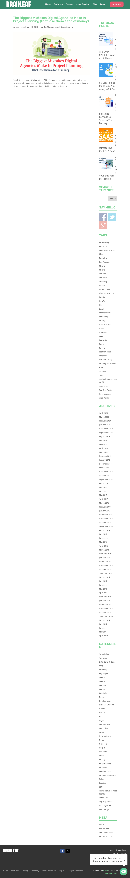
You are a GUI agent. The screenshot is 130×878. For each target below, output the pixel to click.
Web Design (104, 398)
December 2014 (105, 604)
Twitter (112, 217)
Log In (61, 871)
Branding (103, 258)
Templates (103, 386)
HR (100, 305)
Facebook (103, 217)
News (101, 328)
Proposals (103, 355)
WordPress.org (105, 836)
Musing (102, 320)
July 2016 (103, 534)
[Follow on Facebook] (62, 851)
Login (102, 4)
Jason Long (20, 27)
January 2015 (104, 600)
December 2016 (105, 514)
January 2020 (104, 425)
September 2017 (106, 479)
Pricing (69, 4)
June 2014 (103, 628)
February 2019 (105, 456)
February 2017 (105, 507)
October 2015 (105, 569)
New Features (105, 324)
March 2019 (104, 452)
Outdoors (103, 332)
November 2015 (106, 565)
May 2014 (103, 632)
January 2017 (104, 511)
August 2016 (104, 530)
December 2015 (105, 561)
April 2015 (103, 593)
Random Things (105, 359)
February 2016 (105, 553)
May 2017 (103, 495)
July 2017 (103, 487)
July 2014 (103, 624)
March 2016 (104, 550)
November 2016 (106, 518)
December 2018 (105, 464)
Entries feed (104, 828)
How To (43, 27)
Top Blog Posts (105, 390)
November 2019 (106, 428)
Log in (101, 824)
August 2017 (104, 483)
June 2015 (103, 585)
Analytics (103, 246)
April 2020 (103, 413)
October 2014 (105, 612)
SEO (101, 375)
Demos (102, 285)
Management (52, 27)
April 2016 (103, 546)
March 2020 (104, 417)
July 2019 (103, 440)
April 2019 (103, 448)
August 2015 (104, 577)
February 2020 (105, 421)
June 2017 (103, 491)
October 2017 (105, 475)
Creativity (103, 281)
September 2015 (106, 573)
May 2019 (103, 444)
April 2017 (103, 499)
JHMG (105, 870)
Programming (105, 352)
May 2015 (103, 589)
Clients (102, 266)
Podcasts (103, 340)
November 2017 (106, 471)
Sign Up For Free (76, 871)
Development (104, 289)
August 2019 (104, 436)
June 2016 (103, 538)
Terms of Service (49, 871)
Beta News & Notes (107, 250)
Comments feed (106, 832)
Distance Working (106, 293)
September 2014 (106, 616)
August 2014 (104, 620)
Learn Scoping (83, 4)
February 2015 (105, 596)
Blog (95, 4)
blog (101, 254)
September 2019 (106, 432)
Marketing (103, 316)
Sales (101, 367)
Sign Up (116, 4)
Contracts (103, 277)
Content (102, 273)
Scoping (69, 27)
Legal (101, 309)
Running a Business (107, 363)
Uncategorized (105, 394)
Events (102, 297)
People (102, 336)
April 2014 (103, 636)
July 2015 (103, 581)
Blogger (103, 225)
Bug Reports (104, 262)
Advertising (104, 242)
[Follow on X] (68, 851)
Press (101, 344)
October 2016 (105, 522)
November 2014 (106, 608)
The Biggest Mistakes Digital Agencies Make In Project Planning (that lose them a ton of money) (51, 19)
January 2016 (104, 557)
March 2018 (104, 468)
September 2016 (106, 526)
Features (58, 4)
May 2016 (103, 542)
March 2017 (104, 503)
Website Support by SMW (116, 873)
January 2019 (104, 460)
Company (35, 871)
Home (48, 4)
